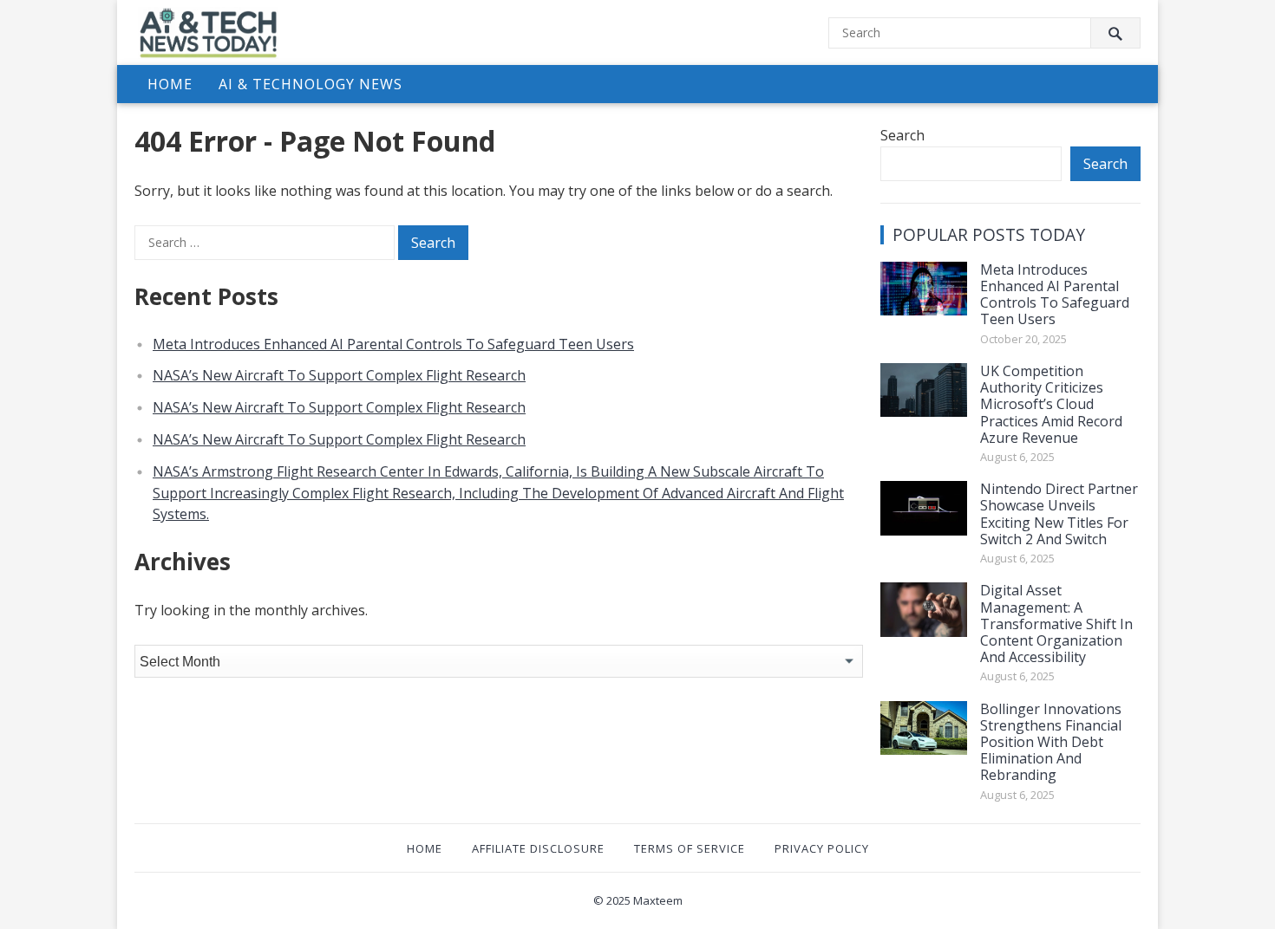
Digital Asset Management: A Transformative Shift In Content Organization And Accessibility (1056, 623)
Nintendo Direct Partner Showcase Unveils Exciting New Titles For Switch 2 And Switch (1059, 514)
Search (902, 135)
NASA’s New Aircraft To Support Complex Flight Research (339, 375)
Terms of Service (689, 848)
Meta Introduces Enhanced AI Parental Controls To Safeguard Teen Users (393, 344)
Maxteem (658, 900)
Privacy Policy (822, 848)
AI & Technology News (310, 84)
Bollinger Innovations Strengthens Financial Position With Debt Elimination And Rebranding (1050, 742)
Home (170, 84)
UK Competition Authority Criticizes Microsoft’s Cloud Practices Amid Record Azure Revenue (1051, 404)
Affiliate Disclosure (538, 848)
